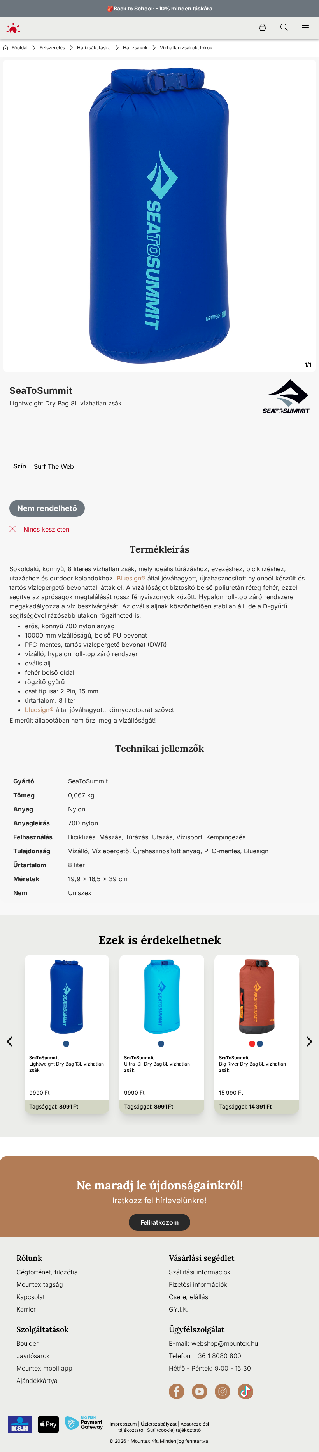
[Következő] (309, 1040)
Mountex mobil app (44, 1368)
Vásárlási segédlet (202, 1258)
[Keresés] (283, 28)
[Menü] (305, 28)
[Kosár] (262, 28)
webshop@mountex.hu (224, 1343)
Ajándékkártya (37, 1380)
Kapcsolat (30, 1297)
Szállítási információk (199, 1272)
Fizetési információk (198, 1284)
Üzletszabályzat (159, 1424)
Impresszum (123, 1424)
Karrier (26, 1309)
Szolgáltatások (42, 1329)
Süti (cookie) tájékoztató (174, 1430)
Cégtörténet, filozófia (47, 1272)
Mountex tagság (39, 1284)
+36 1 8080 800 (217, 1356)
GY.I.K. (179, 1309)
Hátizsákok (135, 47)
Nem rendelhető (47, 508)
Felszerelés (52, 47)
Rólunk (29, 1258)
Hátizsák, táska (94, 47)
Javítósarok (32, 1356)
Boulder (27, 1343)
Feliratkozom (159, 1222)
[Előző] (9, 1040)
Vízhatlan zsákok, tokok (186, 47)
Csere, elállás (188, 1297)
